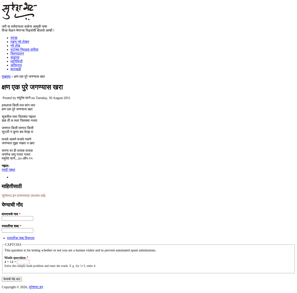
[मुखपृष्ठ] (19, 19)
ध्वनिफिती (16, 61)
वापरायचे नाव (11, 214)
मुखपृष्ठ (6, 76)
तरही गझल (8, 170)
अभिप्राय (16, 65)
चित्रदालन (17, 53)
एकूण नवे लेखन (19, 42)
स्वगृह (13, 38)
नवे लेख (15, 45)
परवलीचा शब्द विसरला (21, 238)
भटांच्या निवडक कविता (24, 49)
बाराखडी (15, 69)
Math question (16, 257)
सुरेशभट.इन (36, 287)
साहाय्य (14, 57)
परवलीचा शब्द (11, 226)
